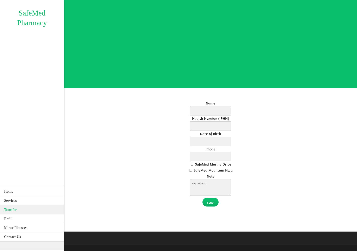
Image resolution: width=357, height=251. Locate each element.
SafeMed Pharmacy (32, 18)
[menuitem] (32, 191)
